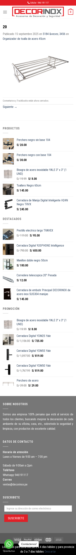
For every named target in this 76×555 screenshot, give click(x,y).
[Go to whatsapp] (8, 544)
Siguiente (10, 107)
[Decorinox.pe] (38, 12)
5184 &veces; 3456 (54, 34)
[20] (38, 69)
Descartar (50, 551)
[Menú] (5, 12)
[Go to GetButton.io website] (9, 551)
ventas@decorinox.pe (15, 484)
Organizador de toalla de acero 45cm (24, 39)
